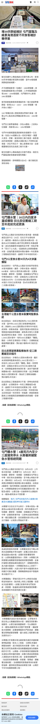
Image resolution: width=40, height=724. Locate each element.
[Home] (9, 2)
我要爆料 (22, 710)
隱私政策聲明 (6, 710)
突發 (3, 463)
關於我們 (4, 706)
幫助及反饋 (23, 706)
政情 (3, 228)
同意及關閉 (31, 717)
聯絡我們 (4, 703)
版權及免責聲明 (24, 703)
